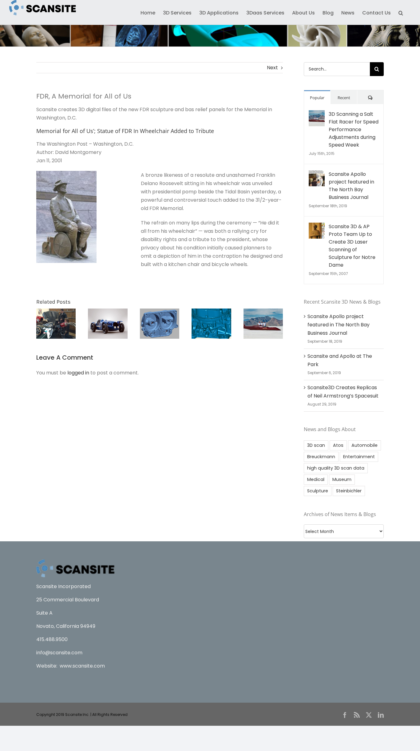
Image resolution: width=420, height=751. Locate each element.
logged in (78, 372)
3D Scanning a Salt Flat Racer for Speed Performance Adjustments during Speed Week (353, 129)
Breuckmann (321, 457)
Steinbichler (349, 491)
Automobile (364, 445)
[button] (400, 12)
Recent (344, 97)
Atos (338, 445)
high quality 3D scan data (335, 468)
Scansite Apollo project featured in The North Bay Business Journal (351, 186)
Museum (341, 479)
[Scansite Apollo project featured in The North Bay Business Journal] (317, 174)
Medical (315, 479)
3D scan (316, 445)
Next (272, 67)
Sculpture (317, 491)
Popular (317, 97)
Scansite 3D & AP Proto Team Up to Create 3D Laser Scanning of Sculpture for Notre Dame (352, 246)
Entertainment (359, 457)
